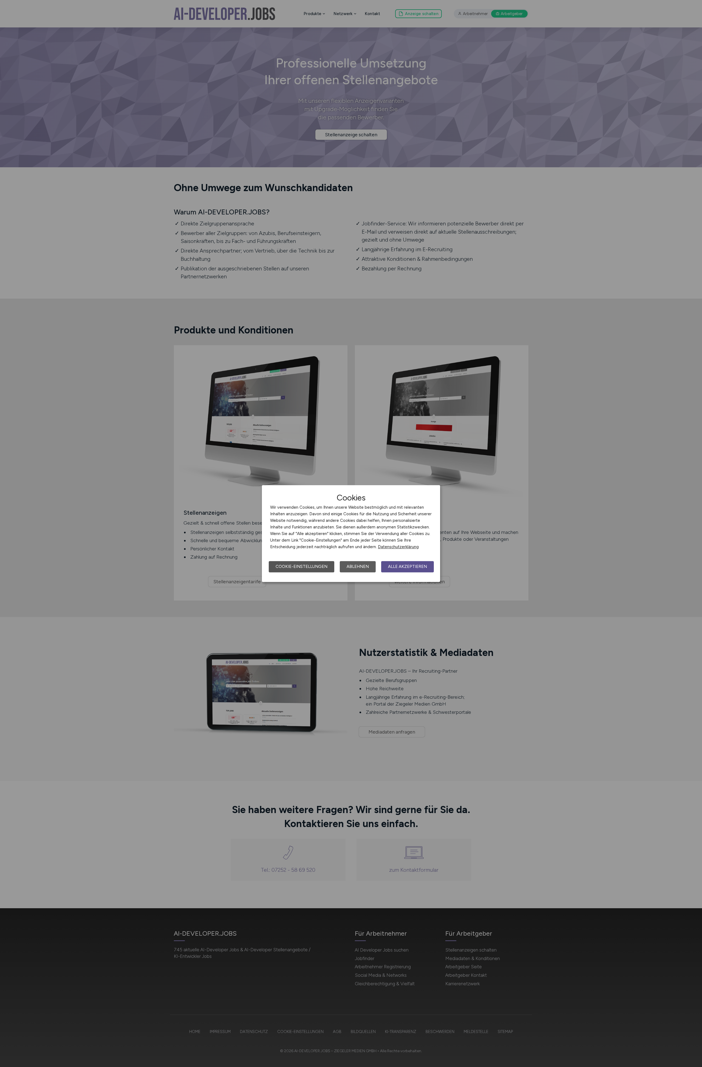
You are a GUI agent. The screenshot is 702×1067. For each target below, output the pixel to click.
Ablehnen (358, 566)
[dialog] (351, 533)
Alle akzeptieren (407, 566)
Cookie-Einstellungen (301, 566)
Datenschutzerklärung (398, 546)
